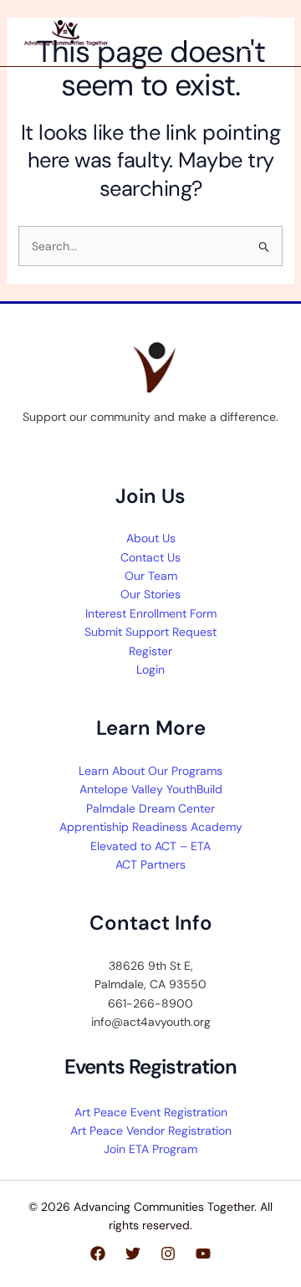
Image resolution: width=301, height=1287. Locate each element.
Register (150, 651)
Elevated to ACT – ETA (150, 846)
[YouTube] (203, 1253)
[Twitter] (132, 1253)
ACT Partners (150, 864)
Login (150, 669)
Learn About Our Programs (150, 770)
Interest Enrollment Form (151, 613)
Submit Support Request (150, 631)
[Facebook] (97, 1253)
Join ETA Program (150, 1148)
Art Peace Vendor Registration (151, 1130)
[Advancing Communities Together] (66, 32)
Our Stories (150, 594)
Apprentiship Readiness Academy (150, 826)
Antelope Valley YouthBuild (150, 789)
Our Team (151, 575)
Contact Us (150, 557)
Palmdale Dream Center (150, 808)
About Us (151, 538)
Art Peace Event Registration (150, 1112)
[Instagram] (168, 1253)
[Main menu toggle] (255, 33)
